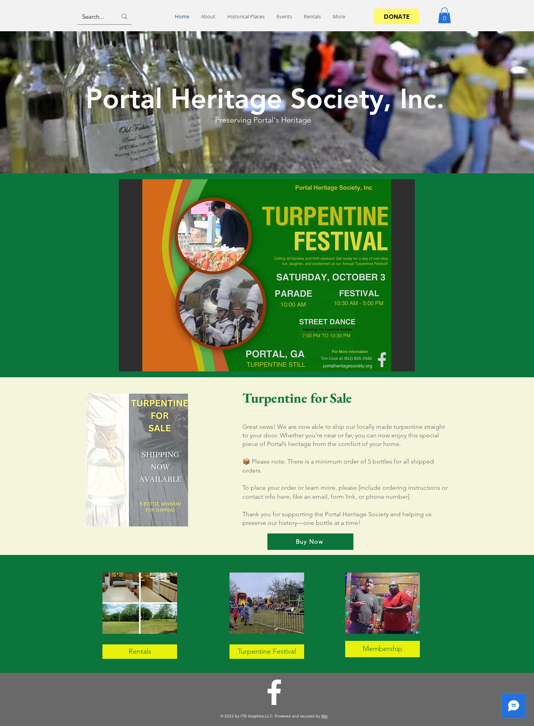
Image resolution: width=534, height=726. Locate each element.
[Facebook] (274, 692)
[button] (444, 15)
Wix (324, 716)
